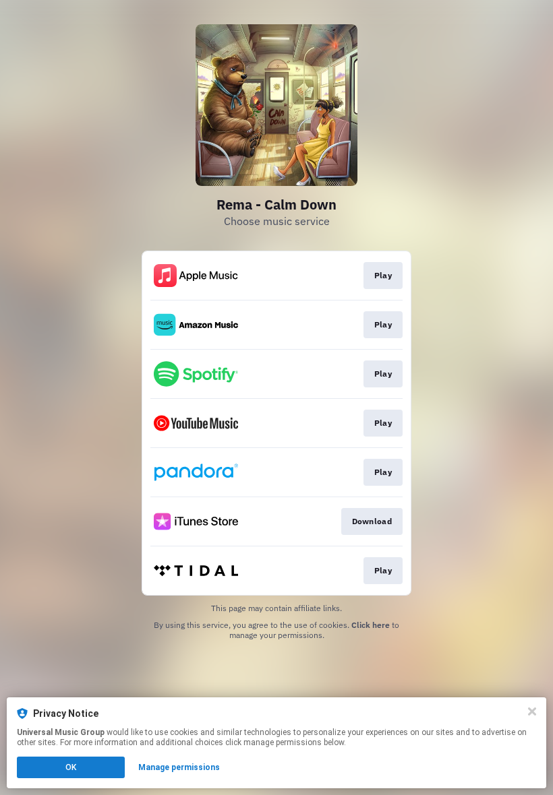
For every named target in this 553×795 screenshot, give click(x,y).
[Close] (532, 711)
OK (70, 767)
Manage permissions (179, 767)
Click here (370, 625)
